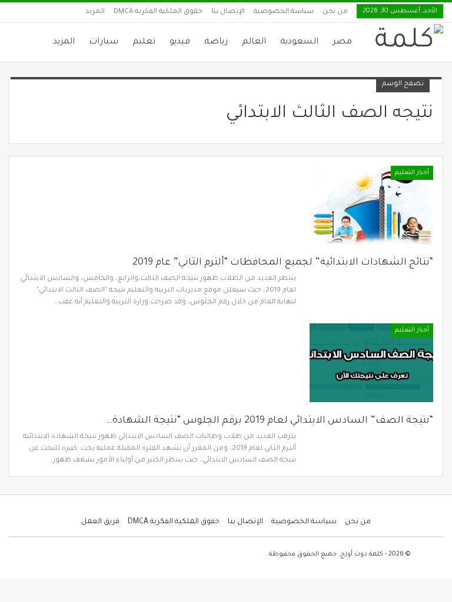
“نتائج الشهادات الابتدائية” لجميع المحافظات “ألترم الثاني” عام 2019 (282, 262)
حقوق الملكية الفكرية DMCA (158, 12)
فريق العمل (100, 522)
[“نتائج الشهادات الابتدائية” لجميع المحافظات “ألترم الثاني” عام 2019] (371, 205)
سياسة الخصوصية (284, 12)
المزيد (95, 12)
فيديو (180, 42)
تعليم (143, 42)
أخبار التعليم (412, 172)
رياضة (216, 42)
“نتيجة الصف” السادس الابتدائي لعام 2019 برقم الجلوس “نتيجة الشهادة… (270, 421)
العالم (254, 42)
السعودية (299, 42)
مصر (342, 42)
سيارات (103, 42)
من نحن (335, 12)
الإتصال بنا (228, 12)
